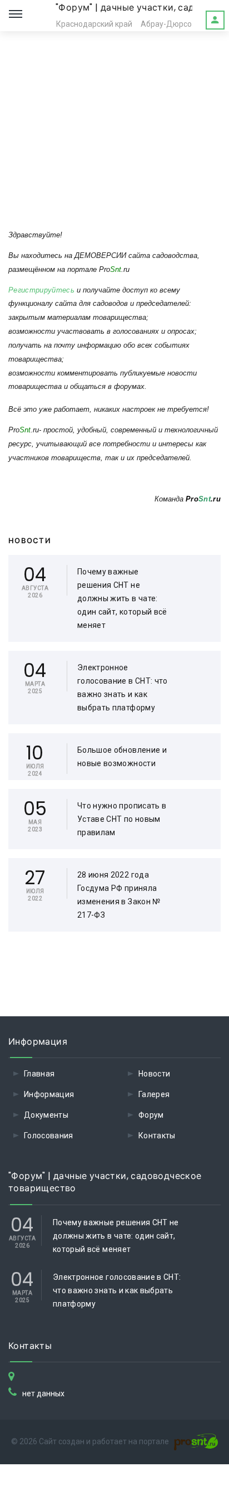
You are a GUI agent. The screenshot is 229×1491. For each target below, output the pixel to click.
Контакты (157, 1135)
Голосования (48, 1135)
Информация (49, 1094)
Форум (151, 1114)
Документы (46, 1114)
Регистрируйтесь (41, 290)
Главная (39, 1073)
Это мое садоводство (215, 20)
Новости (154, 1073)
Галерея (154, 1094)
